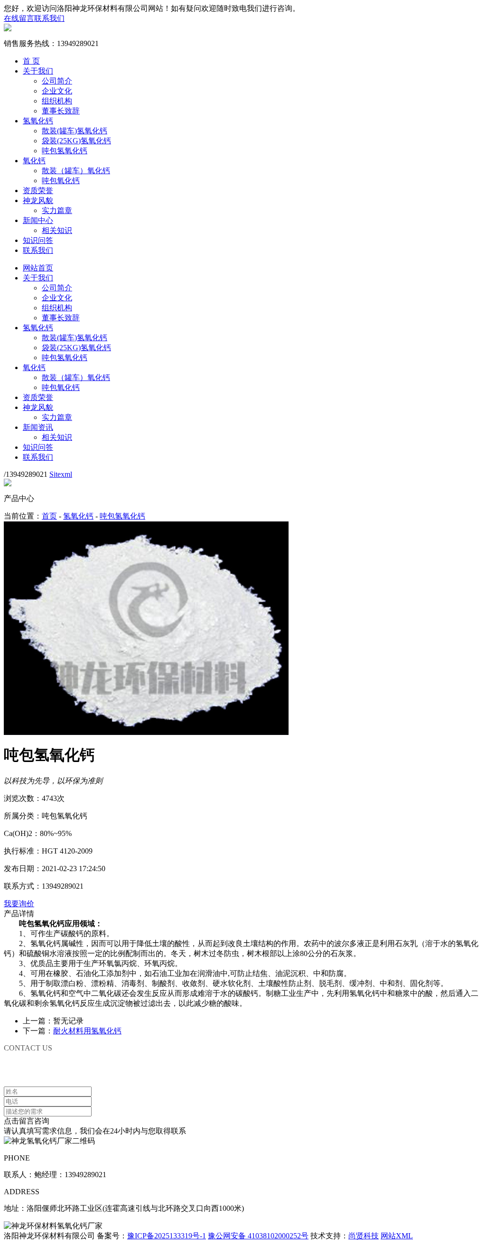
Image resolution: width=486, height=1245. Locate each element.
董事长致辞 (61, 111)
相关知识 (57, 230)
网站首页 (38, 268)
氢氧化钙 (38, 121)
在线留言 (19, 18)
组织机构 (57, 101)
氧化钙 (34, 161)
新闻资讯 (38, 427)
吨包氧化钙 (61, 181)
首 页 (31, 61)
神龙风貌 (38, 200)
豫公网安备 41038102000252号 (258, 1236)
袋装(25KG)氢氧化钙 (76, 141)
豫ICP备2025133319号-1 (166, 1236)
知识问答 (38, 240)
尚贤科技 (363, 1236)
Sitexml (60, 474)
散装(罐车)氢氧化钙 (74, 131)
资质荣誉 (38, 190)
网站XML (397, 1236)
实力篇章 (57, 210)
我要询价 (19, 904)
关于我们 (38, 71)
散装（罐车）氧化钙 (76, 171)
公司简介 (57, 81)
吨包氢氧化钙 (64, 151)
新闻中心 (38, 220)
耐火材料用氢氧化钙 (87, 1031)
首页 (49, 516)
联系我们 (49, 18)
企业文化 (57, 91)
